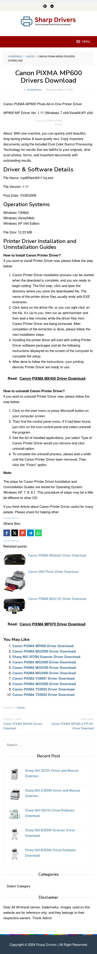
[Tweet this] (14, 532)
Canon (21, 707)
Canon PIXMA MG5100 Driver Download (44, 667)
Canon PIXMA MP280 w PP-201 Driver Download (72, 723)
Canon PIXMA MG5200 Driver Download (44, 683)
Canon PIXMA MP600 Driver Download (43, 645)
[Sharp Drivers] (48, 21)
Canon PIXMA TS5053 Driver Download (43, 689)
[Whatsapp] (38, 532)
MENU (86, 42)
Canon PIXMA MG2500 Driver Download (44, 651)
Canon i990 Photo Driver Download (53, 571)
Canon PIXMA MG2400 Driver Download (44, 662)
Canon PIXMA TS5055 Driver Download (43, 694)
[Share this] (6, 532)
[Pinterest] (45, 6)
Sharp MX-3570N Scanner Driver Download (46, 656)
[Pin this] (22, 532)
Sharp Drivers (46, 944)
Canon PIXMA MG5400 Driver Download (44, 672)
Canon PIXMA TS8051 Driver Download (43, 678)
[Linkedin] (51, 6)
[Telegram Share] (30, 532)
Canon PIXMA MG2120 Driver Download (57, 598)
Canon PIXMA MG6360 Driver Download (57, 555)
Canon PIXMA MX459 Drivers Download (22, 723)
